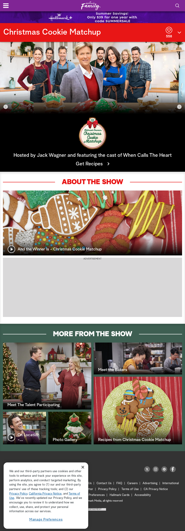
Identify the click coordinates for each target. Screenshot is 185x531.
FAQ (119, 483)
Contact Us (104, 483)
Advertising (150, 483)
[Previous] (5, 107)
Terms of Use (130, 489)
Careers (132, 483)
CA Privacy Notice (156, 489)
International (170, 483)
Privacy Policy (107, 489)
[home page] (91, 6)
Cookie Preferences (92, 495)
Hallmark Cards (120, 495)
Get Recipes (90, 164)
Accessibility (142, 495)
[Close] (82, 467)
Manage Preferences (46, 519)
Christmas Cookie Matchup (52, 32)
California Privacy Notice (45, 493)
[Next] (179, 107)
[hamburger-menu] (6, 5)
